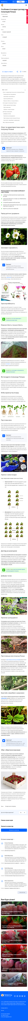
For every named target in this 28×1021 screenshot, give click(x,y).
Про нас (2, 1010)
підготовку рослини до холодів (13, 659)
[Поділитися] (17, 71)
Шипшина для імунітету (10, 850)
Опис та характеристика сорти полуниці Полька (13, 92)
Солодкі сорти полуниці (10, 806)
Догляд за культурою (7, 111)
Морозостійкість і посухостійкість (10, 100)
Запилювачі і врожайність (9, 96)
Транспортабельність (8, 98)
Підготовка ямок (7, 107)
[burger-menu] (26, 5)
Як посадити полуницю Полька (10, 103)
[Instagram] (17, 996)
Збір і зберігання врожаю (8, 122)
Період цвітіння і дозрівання (9, 94)
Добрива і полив (7, 113)
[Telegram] (20, 996)
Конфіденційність (4, 1008)
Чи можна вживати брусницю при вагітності (14, 875)
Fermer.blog (2, 5)
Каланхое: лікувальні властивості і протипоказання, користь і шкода (12, 888)
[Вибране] (26, 2)
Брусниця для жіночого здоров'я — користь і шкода (15, 863)
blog (4, 1)
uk (15, 2)
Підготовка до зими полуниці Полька (11, 118)
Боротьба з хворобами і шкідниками (11, 120)
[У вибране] (24, 904)
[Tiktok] (25, 996)
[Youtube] (22, 996)
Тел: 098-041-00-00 (4, 1015)
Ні (24, 812)
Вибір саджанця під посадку (9, 105)
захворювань (4, 698)
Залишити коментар (14, 830)
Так (20, 812)
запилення (8, 277)
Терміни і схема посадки (8, 109)
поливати (8, 363)
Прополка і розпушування (9, 116)
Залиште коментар (7, 826)
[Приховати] (25, 90)
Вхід (21, 1)
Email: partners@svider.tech (6, 1016)
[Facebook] (15, 996)
